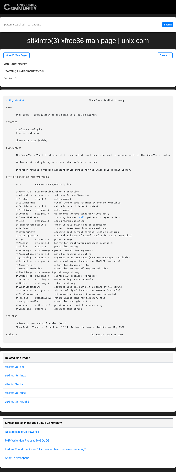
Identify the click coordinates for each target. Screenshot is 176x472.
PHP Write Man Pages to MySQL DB (27, 440)
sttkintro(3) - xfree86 (17, 401)
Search (168, 24)
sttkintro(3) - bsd (14, 384)
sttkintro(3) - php (15, 366)
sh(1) (82, 217)
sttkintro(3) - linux (15, 375)
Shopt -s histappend (17, 458)
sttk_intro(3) (15, 100)
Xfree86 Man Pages (16, 55)
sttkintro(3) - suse (15, 392)
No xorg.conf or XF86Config (22, 431)
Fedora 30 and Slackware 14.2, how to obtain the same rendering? (45, 449)
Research (165, 55)
